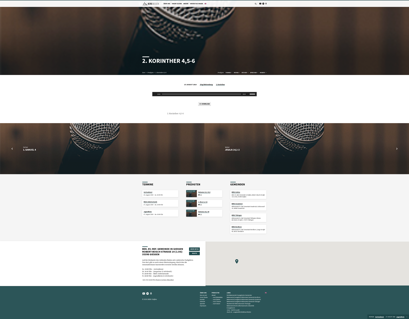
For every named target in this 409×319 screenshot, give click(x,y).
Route (194, 253)
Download (205, 104)
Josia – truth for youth (233, 310)
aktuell (213, 295)
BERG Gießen (236, 192)
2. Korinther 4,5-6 (161, 72)
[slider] (253, 94)
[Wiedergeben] (155, 94)
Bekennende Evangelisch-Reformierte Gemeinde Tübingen (243, 301)
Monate (262, 72)
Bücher (244, 72)
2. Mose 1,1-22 (202, 202)
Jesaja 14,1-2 (232, 149)
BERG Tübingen (237, 215)
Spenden (202, 304)
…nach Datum (216, 304)
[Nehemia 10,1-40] (191, 213)
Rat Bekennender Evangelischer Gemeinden (239, 295)
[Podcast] (266, 3)
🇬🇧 (205, 4)
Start (143, 72)
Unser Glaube (177, 4)
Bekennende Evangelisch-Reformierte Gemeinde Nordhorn (243, 297)
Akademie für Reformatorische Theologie (238, 304)
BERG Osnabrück (237, 204)
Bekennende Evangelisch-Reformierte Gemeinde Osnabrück (244, 299)
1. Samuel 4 (29, 149)
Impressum (203, 306)
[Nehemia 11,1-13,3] (191, 193)
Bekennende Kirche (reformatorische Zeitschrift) (240, 306)
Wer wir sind (203, 295)
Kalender (202, 301)
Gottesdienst (148, 192)
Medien (185, 4)
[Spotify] (263, 3)
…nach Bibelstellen (217, 297)
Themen (228, 72)
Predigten (150, 72)
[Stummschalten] (248, 94)
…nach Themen (216, 301)
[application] (204, 94)
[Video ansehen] (199, 195)
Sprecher (253, 72)
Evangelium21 (231, 308)
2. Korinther (220, 84)
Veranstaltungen (196, 4)
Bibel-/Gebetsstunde (150, 202)
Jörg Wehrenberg (206, 84)
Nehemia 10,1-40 (203, 212)
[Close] (407, 317)
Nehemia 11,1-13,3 (204, 192)
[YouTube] (260, 3)
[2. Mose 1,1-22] (191, 203)
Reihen (236, 72)
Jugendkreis (148, 212)
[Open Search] (256, 3)
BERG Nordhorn (237, 227)
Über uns (166, 4)
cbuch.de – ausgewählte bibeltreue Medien (239, 312)
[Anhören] (201, 195)
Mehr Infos (194, 249)
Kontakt (202, 299)
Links (229, 293)
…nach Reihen (216, 299)
